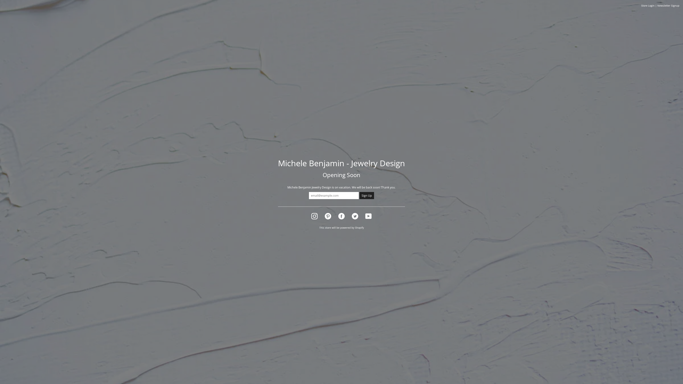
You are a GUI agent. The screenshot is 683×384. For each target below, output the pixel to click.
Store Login (648, 5)
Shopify (359, 227)
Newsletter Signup (668, 5)
